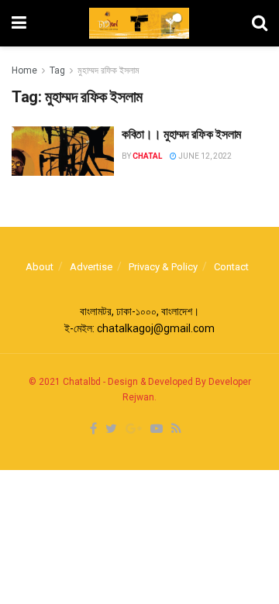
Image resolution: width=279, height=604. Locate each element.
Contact (231, 267)
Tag (57, 70)
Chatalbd (82, 381)
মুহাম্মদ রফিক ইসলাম (109, 70)
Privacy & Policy (163, 267)
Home (24, 70)
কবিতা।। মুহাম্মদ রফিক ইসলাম (181, 134)
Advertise (91, 267)
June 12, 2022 (204, 156)
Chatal (147, 156)
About (39, 267)
